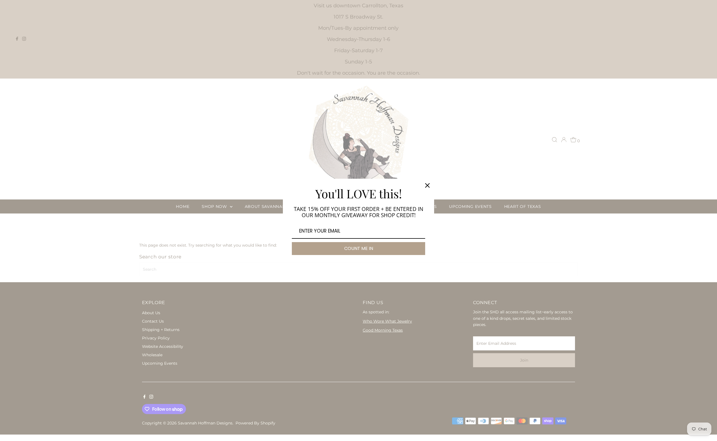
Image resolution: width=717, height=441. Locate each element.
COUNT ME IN (358, 248)
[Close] (427, 185)
